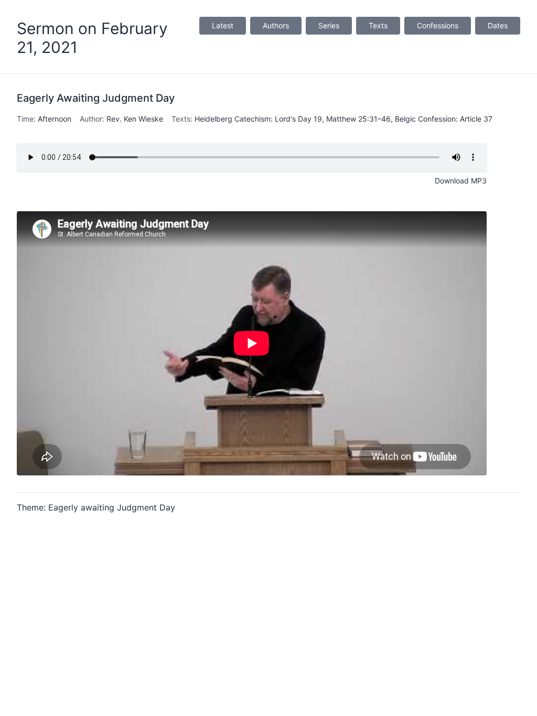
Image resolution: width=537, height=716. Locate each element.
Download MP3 (461, 180)
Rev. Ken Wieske (134, 118)
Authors (276, 25)
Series (328, 25)
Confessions (437, 25)
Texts (378, 25)
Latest (222, 25)
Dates (498, 25)
